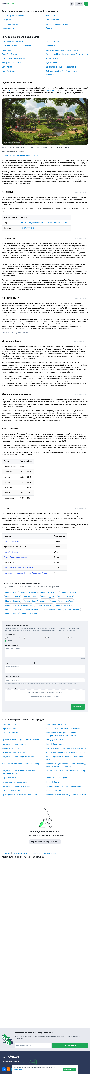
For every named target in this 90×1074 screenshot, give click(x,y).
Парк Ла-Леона (9, 71)
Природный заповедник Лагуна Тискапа (20, 740)
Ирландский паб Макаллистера (16, 46)
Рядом (49, 28)
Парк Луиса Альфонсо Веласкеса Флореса (64, 728)
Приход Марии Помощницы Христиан (19, 794)
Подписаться (70, 1045)
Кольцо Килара (52, 41)
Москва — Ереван (31, 597)
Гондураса (10, 90)
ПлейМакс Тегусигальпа (13, 41)
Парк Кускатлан (9, 778)
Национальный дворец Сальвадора (18, 756)
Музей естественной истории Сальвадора (21, 764)
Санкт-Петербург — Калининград (18, 605)
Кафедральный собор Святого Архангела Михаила (27, 573)
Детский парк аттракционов (15, 782)
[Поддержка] (72, 4)
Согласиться (69, 1069)
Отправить (77, 707)
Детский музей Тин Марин (14, 752)
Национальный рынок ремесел (16, 786)
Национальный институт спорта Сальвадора (65, 771)
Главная (6, 853)
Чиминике (6, 50)
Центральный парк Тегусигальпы (60, 67)
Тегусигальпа (51, 90)
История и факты (10, 24)
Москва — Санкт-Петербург (35, 601)
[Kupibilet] (8, 3)
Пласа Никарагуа (10, 733)
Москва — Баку (55, 609)
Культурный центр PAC (56, 724)
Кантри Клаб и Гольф (11, 62)
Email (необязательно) (12, 677)
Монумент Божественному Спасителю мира (65, 794)
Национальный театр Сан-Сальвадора (63, 786)
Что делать (7, 20)
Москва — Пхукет (69, 593)
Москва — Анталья (12, 597)
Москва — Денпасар (13, 609)
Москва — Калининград (49, 593)
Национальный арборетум (14, 744)
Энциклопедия (20, 853)
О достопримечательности (14, 15)
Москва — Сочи (11, 593)
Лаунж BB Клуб (9, 728)
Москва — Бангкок (12, 601)
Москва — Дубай (47, 597)
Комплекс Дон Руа (10, 748)
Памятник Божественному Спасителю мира (65, 748)
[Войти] (86, 4)
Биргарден (50, 46)
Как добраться (52, 20)
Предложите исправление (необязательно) (20, 663)
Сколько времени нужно (57, 24)
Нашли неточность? (80, 83)
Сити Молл (7, 67)
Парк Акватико (9, 724)
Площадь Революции (55, 740)
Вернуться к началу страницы (45, 841)
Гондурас (35, 853)
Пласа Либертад (53, 782)
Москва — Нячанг (63, 605)
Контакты (50, 15)
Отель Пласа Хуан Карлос (14, 58)
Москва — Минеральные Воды (61, 601)
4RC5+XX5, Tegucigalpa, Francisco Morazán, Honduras (45, 223)
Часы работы (8, 28)
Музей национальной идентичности (62, 50)
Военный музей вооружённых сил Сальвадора (66, 752)
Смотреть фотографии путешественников (21, 155)
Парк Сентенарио (53, 790)
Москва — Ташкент (65, 597)
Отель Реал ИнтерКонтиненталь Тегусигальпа (66, 54)
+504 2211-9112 (27, 228)
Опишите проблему (11, 645)
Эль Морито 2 (51, 58)
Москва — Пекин (12, 614)
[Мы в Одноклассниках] (8, 1069)
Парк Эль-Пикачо (10, 54)
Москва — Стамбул (28, 593)
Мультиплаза (51, 62)
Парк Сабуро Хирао (54, 744)
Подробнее (18, 1070)
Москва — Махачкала (44, 605)
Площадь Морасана (11, 790)
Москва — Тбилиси (71, 609)
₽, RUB (79, 4)
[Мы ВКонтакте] (4, 1069)
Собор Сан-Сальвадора (56, 778)
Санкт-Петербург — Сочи (35, 609)
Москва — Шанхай (29, 614)
